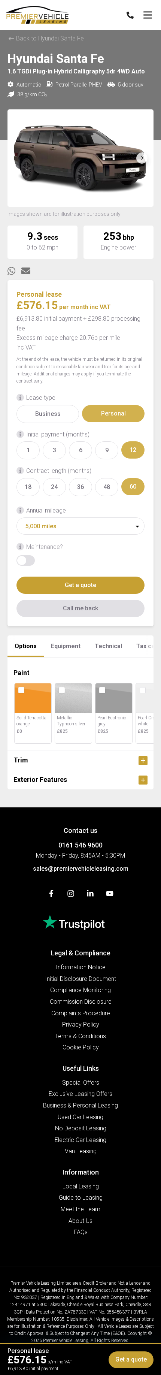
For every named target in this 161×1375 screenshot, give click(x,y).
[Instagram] (70, 895)
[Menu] (147, 14)
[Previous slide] (19, 158)
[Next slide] (142, 158)
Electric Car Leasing (80, 1139)
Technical (108, 646)
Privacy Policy (80, 1024)
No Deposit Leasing (80, 1128)
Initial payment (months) (57, 434)
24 (54, 486)
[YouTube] (109, 895)
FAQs (81, 1232)
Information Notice (81, 967)
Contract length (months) (58, 470)
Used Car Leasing (80, 1117)
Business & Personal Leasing (80, 1105)
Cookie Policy (81, 1047)
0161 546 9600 (80, 845)
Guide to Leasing (81, 1197)
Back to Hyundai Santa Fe (49, 38)
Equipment (65, 646)
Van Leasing (81, 1151)
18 (28, 486)
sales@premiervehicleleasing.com (80, 868)
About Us (80, 1220)
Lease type (40, 397)
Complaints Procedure (80, 1013)
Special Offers (80, 1082)
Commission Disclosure (81, 1001)
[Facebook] (51, 895)
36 (80, 486)
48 (106, 486)
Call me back (80, 608)
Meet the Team (80, 1209)
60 (133, 486)
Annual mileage (46, 510)
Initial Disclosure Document (80, 978)
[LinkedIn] (90, 895)
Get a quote (80, 585)
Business (48, 413)
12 (133, 449)
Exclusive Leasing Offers (80, 1093)
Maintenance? (44, 546)
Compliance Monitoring (80, 990)
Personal (113, 413)
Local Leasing (81, 1186)
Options (26, 646)
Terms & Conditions (80, 1036)
